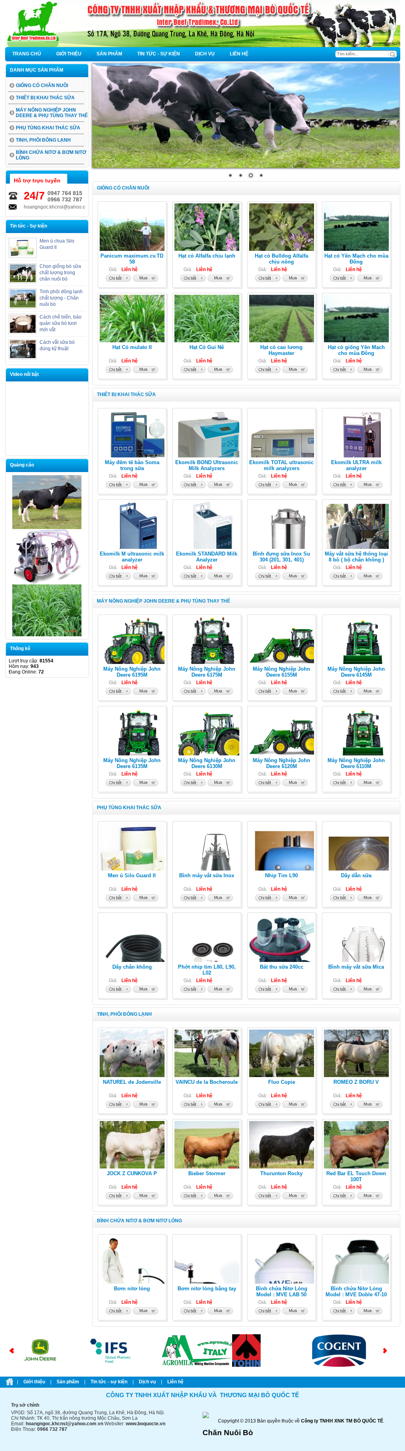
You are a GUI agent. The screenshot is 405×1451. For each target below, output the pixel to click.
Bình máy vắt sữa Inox (206, 875)
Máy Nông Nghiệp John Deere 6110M (356, 763)
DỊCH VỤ (147, 1382)
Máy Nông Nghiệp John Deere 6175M (206, 672)
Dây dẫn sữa (356, 875)
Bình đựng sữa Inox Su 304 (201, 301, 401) (281, 557)
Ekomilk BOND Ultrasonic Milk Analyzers (206, 465)
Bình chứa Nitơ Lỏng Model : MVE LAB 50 (281, 1291)
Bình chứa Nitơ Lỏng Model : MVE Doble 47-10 (356, 1291)
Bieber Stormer (206, 1173)
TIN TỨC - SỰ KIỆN (109, 1382)
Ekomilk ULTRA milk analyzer (356, 465)
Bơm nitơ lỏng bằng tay (207, 1289)
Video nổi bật (24, 374)
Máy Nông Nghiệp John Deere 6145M (356, 672)
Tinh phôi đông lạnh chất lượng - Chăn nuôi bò (61, 298)
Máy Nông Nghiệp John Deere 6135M (132, 763)
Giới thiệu (34, 1382)
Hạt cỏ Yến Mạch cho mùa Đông (356, 259)
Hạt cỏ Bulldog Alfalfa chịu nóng (281, 259)
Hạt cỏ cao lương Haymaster (281, 350)
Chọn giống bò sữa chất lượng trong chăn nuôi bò (60, 273)
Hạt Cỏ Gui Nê (206, 347)
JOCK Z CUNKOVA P (132, 1173)
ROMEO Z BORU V (356, 1082)
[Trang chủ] (202, 45)
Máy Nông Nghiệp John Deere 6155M (281, 672)
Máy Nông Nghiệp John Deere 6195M (132, 672)
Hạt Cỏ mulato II (132, 347)
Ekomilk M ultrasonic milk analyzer (132, 557)
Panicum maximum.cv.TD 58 (131, 259)
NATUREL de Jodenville (132, 1082)
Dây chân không (132, 967)
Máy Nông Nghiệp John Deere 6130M (206, 763)
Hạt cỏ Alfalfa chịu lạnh (206, 256)
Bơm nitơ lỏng (132, 1289)
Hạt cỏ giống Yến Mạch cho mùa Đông (356, 350)
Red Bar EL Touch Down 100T (356, 1176)
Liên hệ (175, 1382)
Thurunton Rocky (281, 1173)
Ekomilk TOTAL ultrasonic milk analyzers (281, 465)
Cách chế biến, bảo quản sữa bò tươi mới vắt (60, 323)
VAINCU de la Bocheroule (207, 1082)
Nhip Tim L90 (281, 875)
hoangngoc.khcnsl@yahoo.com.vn (43, 207)
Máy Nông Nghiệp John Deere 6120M (281, 763)
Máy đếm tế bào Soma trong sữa (132, 465)
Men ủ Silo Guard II (132, 875)
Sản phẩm (68, 1382)
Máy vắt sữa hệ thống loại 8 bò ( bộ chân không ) (356, 557)
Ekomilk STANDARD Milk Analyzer (206, 557)
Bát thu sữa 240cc (281, 967)
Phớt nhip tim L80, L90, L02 (207, 970)
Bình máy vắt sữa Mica (356, 967)
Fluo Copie (281, 1082)
